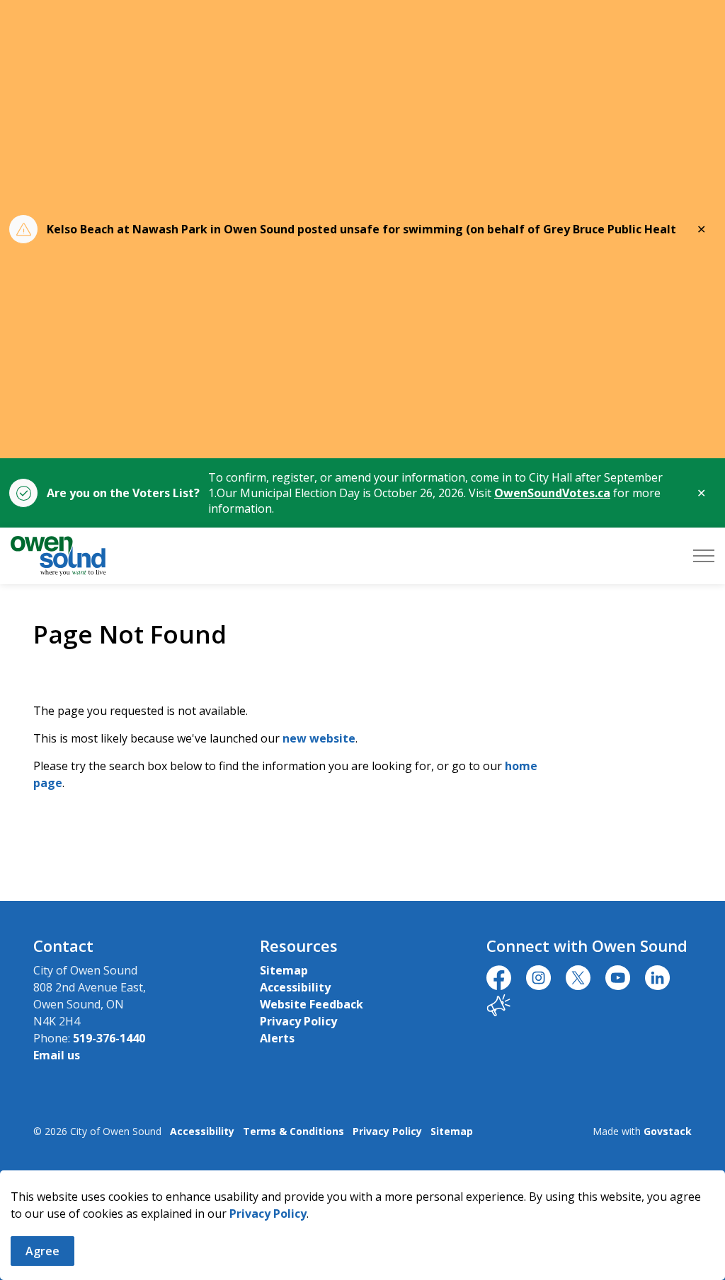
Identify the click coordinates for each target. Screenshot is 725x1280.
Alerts (277, 1038)
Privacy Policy (268, 1213)
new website (318, 738)
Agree (42, 1251)
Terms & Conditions (293, 1131)
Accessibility (295, 987)
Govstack (668, 1131)
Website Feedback (311, 1004)
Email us (56, 1055)
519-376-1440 (109, 1038)
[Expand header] (704, 556)
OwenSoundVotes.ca (552, 493)
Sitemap (284, 970)
